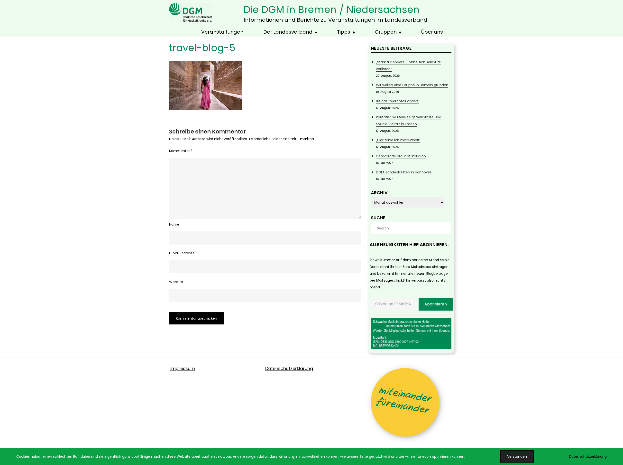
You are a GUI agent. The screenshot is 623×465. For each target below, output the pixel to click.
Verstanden (517, 456)
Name (174, 224)
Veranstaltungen (222, 31)
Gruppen (386, 31)
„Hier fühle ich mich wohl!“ (398, 140)
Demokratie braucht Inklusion (401, 156)
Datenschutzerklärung (289, 368)
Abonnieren (435, 304)
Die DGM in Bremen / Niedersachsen (332, 9)
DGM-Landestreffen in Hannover (403, 172)
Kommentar (180, 150)
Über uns (432, 31)
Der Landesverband (287, 31)
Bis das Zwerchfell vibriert (397, 101)
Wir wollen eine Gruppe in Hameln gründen (412, 85)
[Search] (445, 228)
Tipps (343, 31)
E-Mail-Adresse (182, 253)
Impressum (182, 368)
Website (176, 281)
